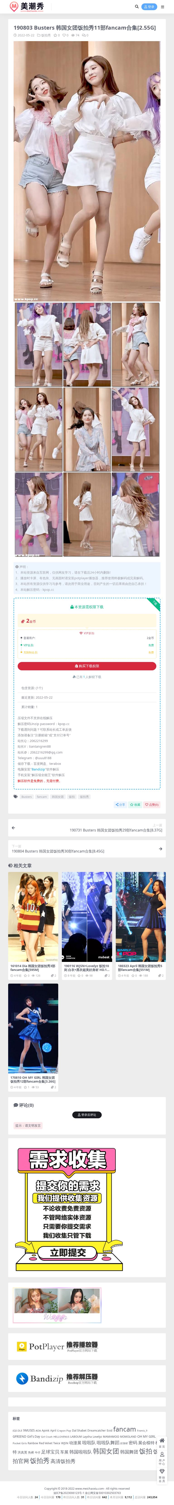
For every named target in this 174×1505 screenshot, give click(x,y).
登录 (151, 7)
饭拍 (72, 797)
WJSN (64, 1443)
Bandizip (38, 769)
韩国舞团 (129, 1452)
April (53, 1430)
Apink (45, 1430)
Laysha (87, 1437)
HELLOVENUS (61, 1436)
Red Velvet (45, 1443)
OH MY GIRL (146, 1436)
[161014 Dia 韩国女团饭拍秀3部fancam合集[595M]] (33, 917)
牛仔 (37, 1452)
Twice (56, 1443)
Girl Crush (47, 1436)
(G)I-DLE (17, 1430)
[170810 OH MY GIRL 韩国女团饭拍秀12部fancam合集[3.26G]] (33, 1029)
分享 (122, 804)
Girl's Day (33, 1436)
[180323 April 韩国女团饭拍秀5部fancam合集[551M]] (141, 917)
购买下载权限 (89, 666)
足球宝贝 (50, 1451)
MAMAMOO (111, 1436)
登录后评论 (88, 1114)
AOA (38, 1430)
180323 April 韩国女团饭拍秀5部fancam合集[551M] (140, 968)
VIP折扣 (89, 633)
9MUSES (29, 1430)
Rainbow (33, 1443)
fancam (42, 797)
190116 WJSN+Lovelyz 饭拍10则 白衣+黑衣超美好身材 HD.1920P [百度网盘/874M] (86, 970)
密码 (133, 1443)
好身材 (124, 1443)
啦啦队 (89, 1442)
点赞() (153, 804)
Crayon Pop (64, 1430)
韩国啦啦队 (80, 1451)
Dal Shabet (79, 1430)
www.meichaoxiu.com (89, 1489)
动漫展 (75, 1442)
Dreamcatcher (96, 1430)
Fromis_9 (142, 1430)
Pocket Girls (20, 1443)
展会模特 (146, 1442)
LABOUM (76, 1437)
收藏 (137, 804)
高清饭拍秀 (63, 1461)
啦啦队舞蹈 (108, 1442)
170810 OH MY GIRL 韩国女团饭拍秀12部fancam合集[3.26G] (33, 1079)
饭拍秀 (46, 35)
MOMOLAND (128, 1437)
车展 (64, 1452)
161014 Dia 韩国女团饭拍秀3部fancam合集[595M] (32, 968)
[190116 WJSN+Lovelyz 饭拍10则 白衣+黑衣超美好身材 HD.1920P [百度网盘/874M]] (87, 917)
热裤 (31, 1452)
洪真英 (22, 1452)
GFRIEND (19, 1436)
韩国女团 (58, 797)
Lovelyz (97, 1437)
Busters (27, 797)
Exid (109, 1430)
